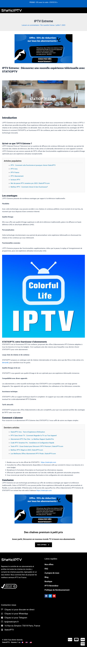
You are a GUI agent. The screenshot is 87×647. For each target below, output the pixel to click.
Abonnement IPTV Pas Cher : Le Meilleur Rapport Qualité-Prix (32, 439)
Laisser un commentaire (30, 25)
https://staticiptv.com (48, 462)
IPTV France (15, 172)
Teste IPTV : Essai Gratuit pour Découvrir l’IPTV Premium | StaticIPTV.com (37, 446)
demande (5, 363)
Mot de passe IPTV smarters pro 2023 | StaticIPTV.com (30, 183)
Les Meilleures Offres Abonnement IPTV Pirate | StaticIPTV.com (33, 454)
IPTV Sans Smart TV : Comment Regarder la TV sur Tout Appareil (34, 436)
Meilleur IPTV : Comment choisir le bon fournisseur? (29, 187)
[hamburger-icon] (83, 10)
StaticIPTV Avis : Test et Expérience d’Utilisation (28, 432)
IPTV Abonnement (17, 176)
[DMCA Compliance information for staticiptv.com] (20, 586)
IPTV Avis (14, 169)
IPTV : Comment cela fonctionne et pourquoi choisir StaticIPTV (33, 165)
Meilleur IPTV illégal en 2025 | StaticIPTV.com (27, 450)
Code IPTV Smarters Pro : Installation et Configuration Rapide (32, 443)
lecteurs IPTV (15, 180)
